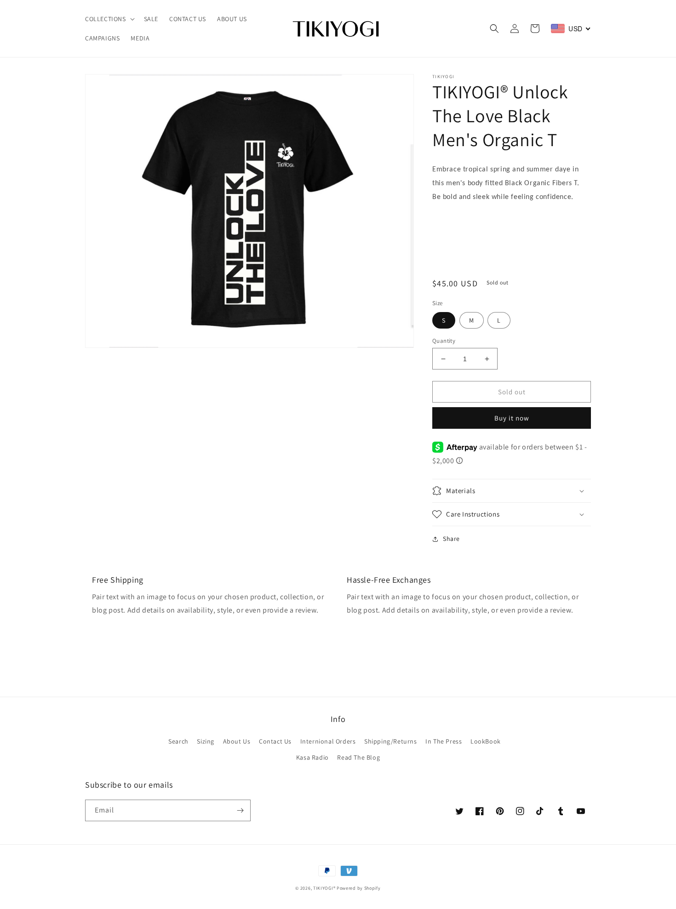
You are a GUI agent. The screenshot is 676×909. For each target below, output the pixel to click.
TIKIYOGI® (324, 888)
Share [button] (451, 538)
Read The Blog (358, 757)
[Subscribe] (240, 810)
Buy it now (511, 418)
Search (178, 741)
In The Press (443, 741)
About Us (237, 741)
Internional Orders (328, 741)
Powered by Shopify (359, 888)
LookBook (485, 741)
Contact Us (275, 741)
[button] (109, 18)
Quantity (443, 341)
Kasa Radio (312, 757)
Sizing (205, 741)
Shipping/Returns (390, 741)
